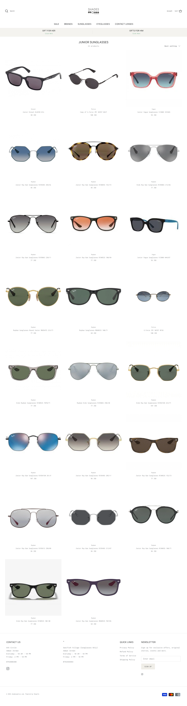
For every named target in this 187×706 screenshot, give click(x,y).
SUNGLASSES (84, 24)
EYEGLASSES (103, 24)
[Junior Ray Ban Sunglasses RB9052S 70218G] (93, 587)
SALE (56, 24)
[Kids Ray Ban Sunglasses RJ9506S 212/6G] (154, 151)
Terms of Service (128, 656)
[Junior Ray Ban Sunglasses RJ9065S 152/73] (93, 151)
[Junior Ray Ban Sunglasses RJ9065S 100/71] (154, 514)
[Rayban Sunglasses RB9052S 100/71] (93, 296)
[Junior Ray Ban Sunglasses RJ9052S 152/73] (154, 442)
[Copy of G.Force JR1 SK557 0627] (93, 78)
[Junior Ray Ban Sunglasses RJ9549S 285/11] (93, 442)
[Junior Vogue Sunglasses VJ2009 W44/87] (154, 224)
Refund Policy (126, 652)
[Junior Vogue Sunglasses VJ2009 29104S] (154, 78)
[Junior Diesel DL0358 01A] (33, 78)
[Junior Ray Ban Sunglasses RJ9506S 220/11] (33, 224)
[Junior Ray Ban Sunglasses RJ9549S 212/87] (93, 514)
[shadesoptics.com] (93, 11)
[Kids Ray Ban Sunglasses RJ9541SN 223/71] (154, 369)
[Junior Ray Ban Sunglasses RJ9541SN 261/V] (33, 442)
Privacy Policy (127, 648)
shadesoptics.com (18, 694)
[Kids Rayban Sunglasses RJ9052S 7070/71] (33, 369)
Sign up (148, 666)
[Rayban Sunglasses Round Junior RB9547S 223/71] (33, 296)
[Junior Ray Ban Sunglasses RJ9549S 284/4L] (33, 151)
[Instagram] (7, 668)
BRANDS (68, 24)
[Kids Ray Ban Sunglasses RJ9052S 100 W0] (33, 587)
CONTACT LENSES (124, 24)
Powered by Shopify (32, 694)
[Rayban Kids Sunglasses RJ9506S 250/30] (93, 369)
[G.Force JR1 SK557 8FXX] (154, 296)
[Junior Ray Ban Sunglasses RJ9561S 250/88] (33, 514)
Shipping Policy (127, 660)
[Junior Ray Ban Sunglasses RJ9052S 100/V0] (93, 224)
